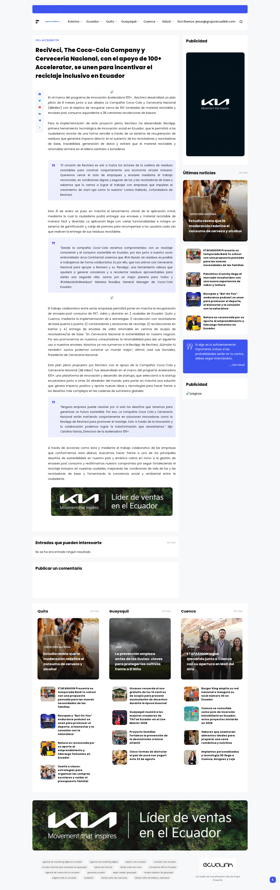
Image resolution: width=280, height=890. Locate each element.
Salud (166, 21)
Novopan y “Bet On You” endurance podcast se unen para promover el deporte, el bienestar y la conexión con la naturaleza (223, 301)
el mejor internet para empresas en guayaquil (64, 867)
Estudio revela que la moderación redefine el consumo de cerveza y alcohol (215, 226)
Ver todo (171, 542)
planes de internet (103, 867)
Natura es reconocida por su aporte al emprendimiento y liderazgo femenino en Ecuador (223, 323)
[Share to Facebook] (40, 94)
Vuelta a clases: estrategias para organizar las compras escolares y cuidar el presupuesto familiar (74, 774)
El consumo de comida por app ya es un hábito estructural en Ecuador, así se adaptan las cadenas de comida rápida (147, 9)
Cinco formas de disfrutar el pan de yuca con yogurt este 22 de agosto (148, 755)
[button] (40, 128)
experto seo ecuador (135, 862)
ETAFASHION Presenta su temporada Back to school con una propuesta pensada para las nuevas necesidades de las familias (223, 258)
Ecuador (93, 21)
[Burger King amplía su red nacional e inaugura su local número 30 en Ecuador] (191, 694)
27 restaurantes (46, 9)
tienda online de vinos (130, 867)
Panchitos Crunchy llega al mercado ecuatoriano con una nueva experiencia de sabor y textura (222, 279)
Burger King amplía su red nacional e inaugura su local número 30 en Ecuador (220, 694)
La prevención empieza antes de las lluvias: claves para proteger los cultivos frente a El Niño (139, 661)
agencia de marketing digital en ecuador (62, 862)
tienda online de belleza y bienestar (152, 877)
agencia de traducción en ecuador (63, 872)
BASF (119, 647)
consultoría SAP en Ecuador (162, 867)
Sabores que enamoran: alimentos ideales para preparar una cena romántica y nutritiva (218, 737)
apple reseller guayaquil (124, 872)
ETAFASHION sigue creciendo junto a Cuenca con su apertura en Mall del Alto (210, 661)
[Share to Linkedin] (40, 114)
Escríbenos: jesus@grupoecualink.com (206, 21)
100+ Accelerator (47, 40)
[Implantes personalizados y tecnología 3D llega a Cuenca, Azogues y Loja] (191, 757)
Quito (110, 21)
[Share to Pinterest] (40, 107)
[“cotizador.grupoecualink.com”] (194, 394)
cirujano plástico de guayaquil (158, 872)
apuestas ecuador (96, 872)
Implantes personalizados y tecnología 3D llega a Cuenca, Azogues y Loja (220, 755)
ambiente (88, 877)
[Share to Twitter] (40, 101)
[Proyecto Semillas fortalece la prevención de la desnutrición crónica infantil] (119, 737)
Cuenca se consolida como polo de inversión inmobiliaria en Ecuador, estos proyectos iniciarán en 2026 (219, 716)
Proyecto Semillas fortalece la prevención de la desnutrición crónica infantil (149, 737)
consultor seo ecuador (165, 862)
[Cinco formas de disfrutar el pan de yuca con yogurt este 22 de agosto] (119, 757)
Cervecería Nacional (203, 214)
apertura (194, 647)
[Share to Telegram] (40, 120)
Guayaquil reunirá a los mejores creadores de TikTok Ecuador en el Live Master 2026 (147, 717)
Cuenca (149, 21)
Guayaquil (129, 21)
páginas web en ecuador (64, 877)
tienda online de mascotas (114, 877)
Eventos (74, 21)
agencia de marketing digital (104, 862)
